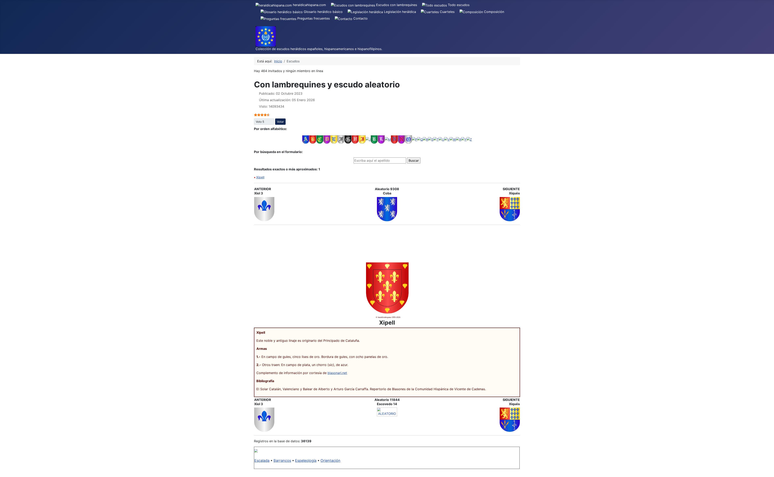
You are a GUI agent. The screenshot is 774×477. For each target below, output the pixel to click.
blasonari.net (337, 373)
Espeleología (305, 460)
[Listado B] (312, 139)
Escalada (261, 460)
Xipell (260, 177)
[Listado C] (319, 139)
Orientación (330, 460)
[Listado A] (305, 139)
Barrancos (282, 460)
